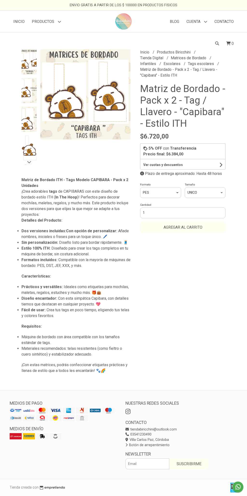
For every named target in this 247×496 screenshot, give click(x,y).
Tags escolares (201, 63)
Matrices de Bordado (189, 58)
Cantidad (145, 204)
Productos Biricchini (174, 52)
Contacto (224, 21)
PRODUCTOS (43, 21)
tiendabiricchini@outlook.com (153, 429)
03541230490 (140, 434)
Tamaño (190, 184)
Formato (145, 184)
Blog (174, 21)
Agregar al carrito (183, 227)
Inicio (19, 21)
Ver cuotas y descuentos (163, 165)
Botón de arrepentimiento (149, 445)
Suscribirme (189, 464)
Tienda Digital (152, 58)
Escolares (172, 63)
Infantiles (148, 63)
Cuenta (193, 21)
